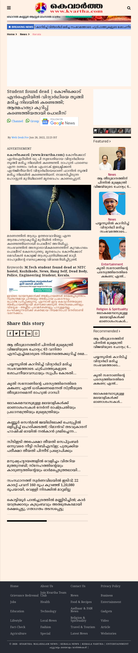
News (23, 34)
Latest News (79, 634)
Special (45, 634)
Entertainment (111, 602)
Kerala (37, 34)
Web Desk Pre (20, 137)
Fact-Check (17, 627)
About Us (46, 586)
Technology (48, 611)
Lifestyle (16, 621)
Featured (100, 141)
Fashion (45, 627)
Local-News (48, 621)
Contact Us (78, 586)
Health (45, 602)
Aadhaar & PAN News (82, 610)
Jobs (13, 602)
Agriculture (18, 634)
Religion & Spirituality (78, 619)
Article (105, 627)
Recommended (105, 331)
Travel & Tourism (83, 627)
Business (107, 596)
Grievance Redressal (24, 596)
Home (11, 34)
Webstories (108, 634)
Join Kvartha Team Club (53, 594)
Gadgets (106, 611)
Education (17, 611)
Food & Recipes (81, 602)
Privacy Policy (110, 586)
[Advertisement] (69, 61)
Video (105, 621)
